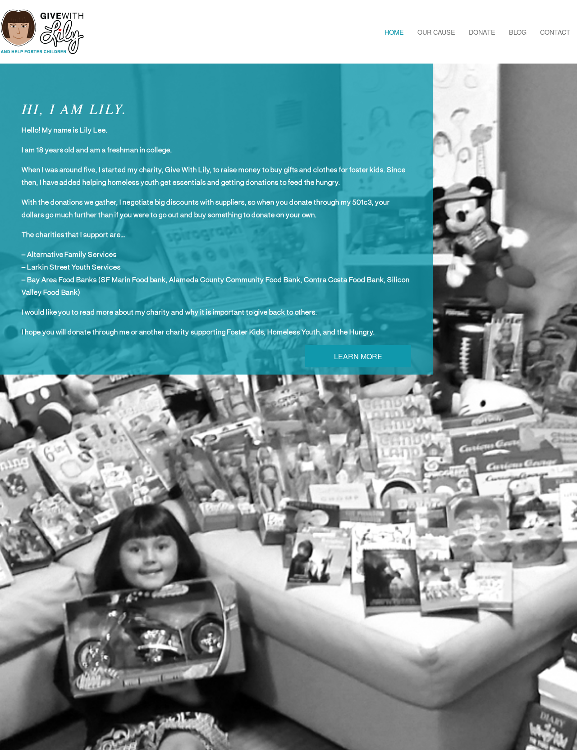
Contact (555, 32)
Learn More (358, 356)
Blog (518, 32)
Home (394, 32)
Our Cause (436, 32)
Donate (482, 32)
